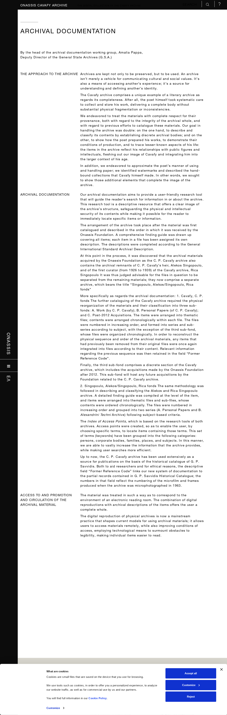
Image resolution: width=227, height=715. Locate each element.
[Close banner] (221, 669)
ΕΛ (9, 378)
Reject (191, 696)
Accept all (191, 673)
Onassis (9, 344)
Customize (53, 707)
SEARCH (190, 4)
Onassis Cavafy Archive (44, 5)
